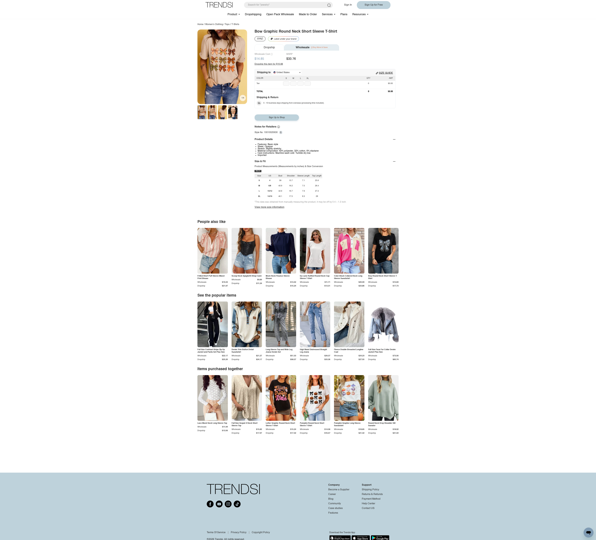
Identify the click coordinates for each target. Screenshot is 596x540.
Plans (343, 14)
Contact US (368, 508)
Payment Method (371, 499)
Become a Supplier (338, 489)
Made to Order (308, 14)
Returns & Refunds (372, 494)
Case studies (335, 508)
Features (333, 513)
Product (232, 14)
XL (308, 78)
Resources (359, 14)
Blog (330, 499)
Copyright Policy (261, 532)
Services (327, 14)
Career (332, 494)
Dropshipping (253, 14)
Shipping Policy (370, 489)
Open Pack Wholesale (280, 14)
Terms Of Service (216, 532)
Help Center (368, 503)
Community (334, 503)
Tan (258, 83)
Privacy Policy (238, 532)
